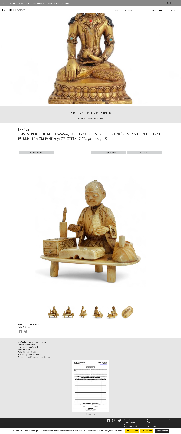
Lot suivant (144, 152)
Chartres (127, 424)
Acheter (142, 10)
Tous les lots (37, 152)
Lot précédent (109, 152)
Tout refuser (147, 431)
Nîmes (149, 420)
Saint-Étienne (151, 426)
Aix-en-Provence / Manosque (134, 420)
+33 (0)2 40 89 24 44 (31, 352)
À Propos (128, 10)
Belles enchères (158, 10)
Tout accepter (132, 431)
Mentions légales (168, 420)
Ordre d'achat (90, 414)
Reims (149, 424)
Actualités (174, 10)
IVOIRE (14, 10)
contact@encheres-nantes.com (38, 357)
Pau (148, 422)
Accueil (115, 10)
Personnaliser (162, 431)
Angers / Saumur (130, 422)
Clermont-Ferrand (130, 426)
